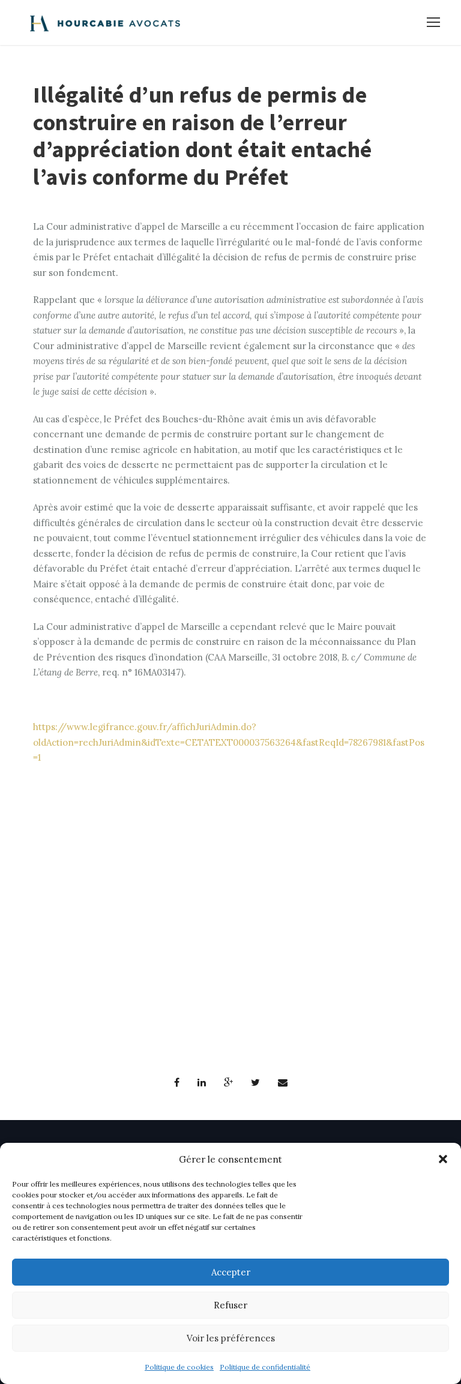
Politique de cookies (179, 1366)
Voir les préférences (231, 1338)
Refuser (230, 1305)
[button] (443, 1159)
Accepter (230, 1272)
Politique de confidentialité (265, 1366)
